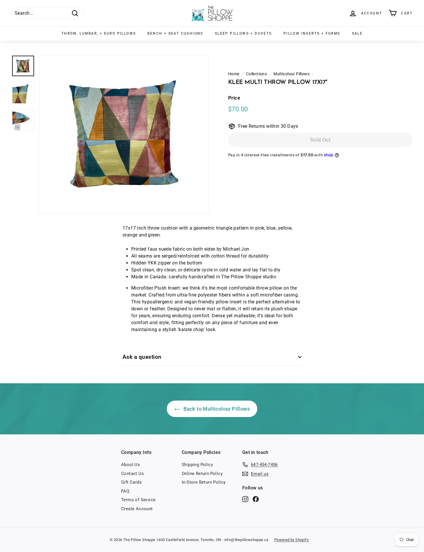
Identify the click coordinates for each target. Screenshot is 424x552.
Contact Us (132, 473)
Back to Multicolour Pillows (216, 409)
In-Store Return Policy (204, 482)
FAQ (125, 491)
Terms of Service (138, 499)
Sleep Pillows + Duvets (243, 33)
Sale (357, 33)
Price (234, 98)
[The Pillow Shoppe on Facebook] (256, 499)
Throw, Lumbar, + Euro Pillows (98, 33)
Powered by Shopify (291, 540)
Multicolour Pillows (291, 74)
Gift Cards (131, 482)
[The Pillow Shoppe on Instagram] (245, 499)
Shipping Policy (197, 464)
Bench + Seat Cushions (175, 33)
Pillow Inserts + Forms (312, 33)
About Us (130, 464)
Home (233, 74)
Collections (256, 74)
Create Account (137, 508)
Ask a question (142, 357)
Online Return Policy (202, 473)
